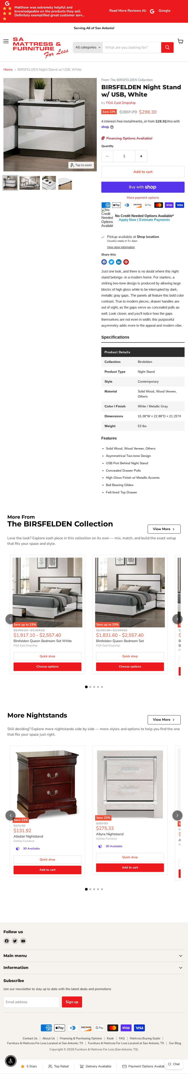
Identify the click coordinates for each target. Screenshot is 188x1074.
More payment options (143, 198)
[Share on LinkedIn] (119, 262)
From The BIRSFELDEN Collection (127, 80)
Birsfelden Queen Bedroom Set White (43, 641)
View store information (121, 247)
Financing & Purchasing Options (81, 1038)
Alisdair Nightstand (28, 836)
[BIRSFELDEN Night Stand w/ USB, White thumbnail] (10, 182)
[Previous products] (11, 619)
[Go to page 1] (86, 687)
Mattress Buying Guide (145, 1038)
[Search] (167, 47)
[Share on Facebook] (104, 262)
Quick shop (47, 656)
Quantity (107, 146)
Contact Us (30, 1038)
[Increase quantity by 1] (141, 156)
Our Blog (175, 1043)
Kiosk (110, 1038)
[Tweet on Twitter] (111, 262)
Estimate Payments (154, 220)
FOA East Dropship (121, 102)
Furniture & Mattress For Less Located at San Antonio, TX (45, 1043)
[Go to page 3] (94, 687)
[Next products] (177, 619)
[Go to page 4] (98, 687)
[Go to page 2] (90, 687)
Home (8, 70)
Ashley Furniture (24, 841)
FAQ (122, 1038)
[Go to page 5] (102, 687)
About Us (48, 1038)
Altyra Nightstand (110, 834)
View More (161, 529)
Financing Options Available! (128, 138)
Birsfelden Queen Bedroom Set (120, 641)
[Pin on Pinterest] (126, 262)
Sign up (72, 1001)
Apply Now (127, 220)
